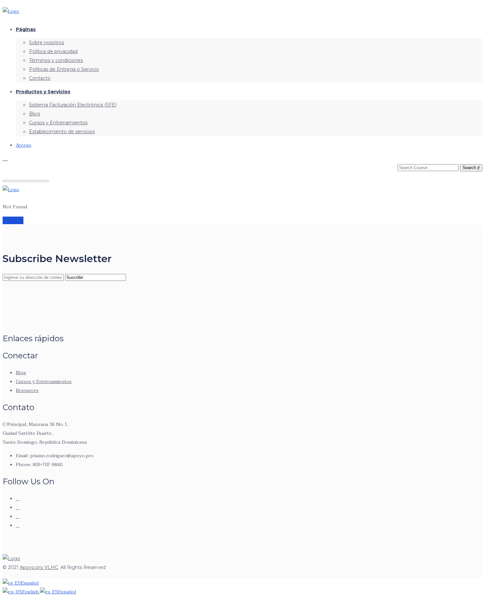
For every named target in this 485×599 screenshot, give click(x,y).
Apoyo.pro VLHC (39, 567)
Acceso (23, 145)
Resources (27, 390)
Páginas (26, 29)
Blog (34, 114)
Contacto (39, 78)
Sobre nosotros (46, 42)
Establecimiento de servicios (62, 132)
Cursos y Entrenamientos (58, 123)
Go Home (13, 220)
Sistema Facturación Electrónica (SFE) (72, 105)
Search (470, 167)
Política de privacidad (53, 51)
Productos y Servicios (43, 92)
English (31, 592)
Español (30, 583)
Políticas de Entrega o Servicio (64, 69)
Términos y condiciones (56, 60)
